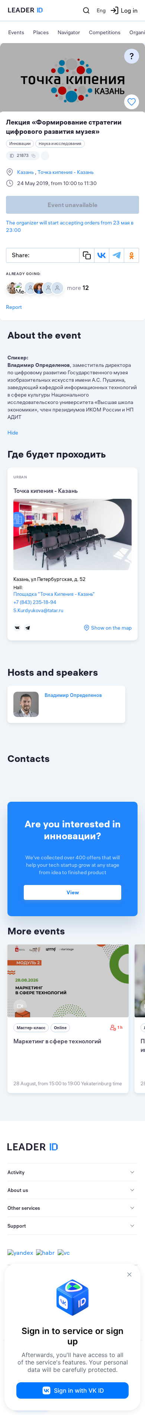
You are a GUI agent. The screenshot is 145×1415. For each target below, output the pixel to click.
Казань (26, 172)
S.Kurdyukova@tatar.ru (38, 610)
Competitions (104, 32)
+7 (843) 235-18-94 (34, 602)
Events (16, 32)
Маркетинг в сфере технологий (57, 1041)
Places (41, 32)
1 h (120, 1027)
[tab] (72, 1172)
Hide (12, 432)
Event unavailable (72, 205)
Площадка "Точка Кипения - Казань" (54, 594)
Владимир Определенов (73, 695)
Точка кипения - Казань (65, 172)
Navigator (69, 32)
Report (14, 307)
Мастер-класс (31, 1027)
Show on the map (111, 627)
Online (60, 1027)
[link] (68, 1018)
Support (16, 1226)
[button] (72, 1172)
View (73, 892)
